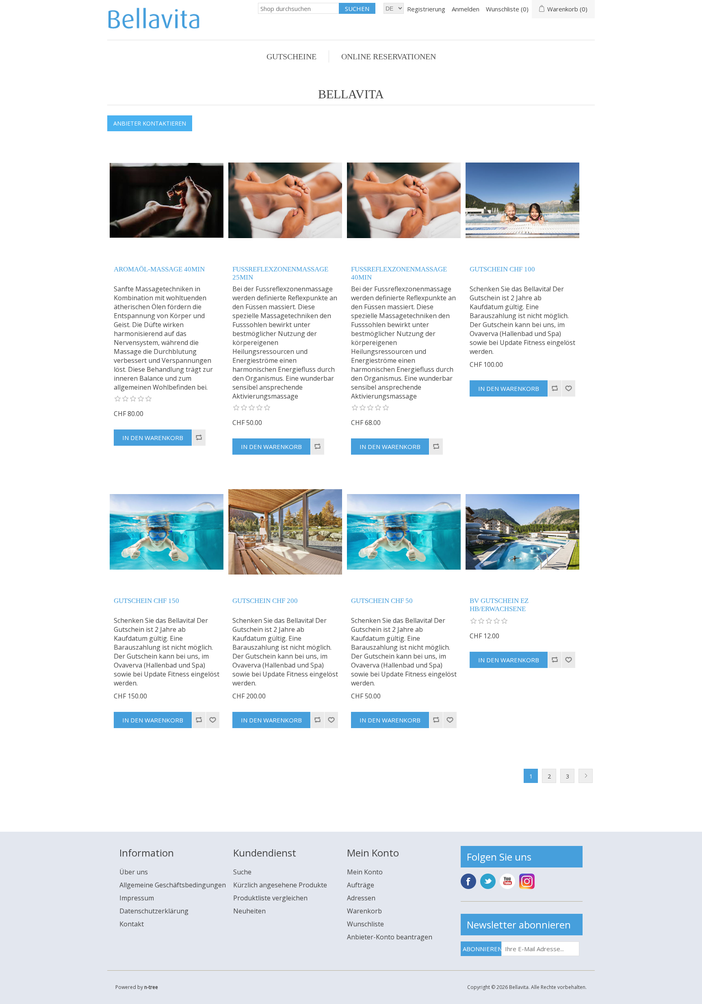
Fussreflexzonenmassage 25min (280, 273)
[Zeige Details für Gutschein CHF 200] (285, 532)
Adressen (361, 897)
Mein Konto (365, 871)
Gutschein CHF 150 (146, 601)
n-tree (151, 987)
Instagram (527, 881)
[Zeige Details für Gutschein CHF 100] (522, 200)
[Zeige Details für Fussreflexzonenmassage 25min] (285, 200)
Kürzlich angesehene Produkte (280, 884)
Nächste (585, 776)
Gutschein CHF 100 (502, 269)
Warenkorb (364, 910)
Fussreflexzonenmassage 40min (399, 273)
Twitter (488, 881)
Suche (242, 871)
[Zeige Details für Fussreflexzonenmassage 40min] (404, 200)
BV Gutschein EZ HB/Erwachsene (499, 605)
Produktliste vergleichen (270, 897)
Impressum (136, 897)
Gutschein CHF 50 (382, 601)
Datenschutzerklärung (153, 910)
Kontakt (131, 923)
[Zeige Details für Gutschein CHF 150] (166, 532)
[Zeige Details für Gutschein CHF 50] (404, 532)
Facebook (468, 881)
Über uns (133, 871)
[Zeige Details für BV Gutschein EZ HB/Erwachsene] (522, 532)
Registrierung (426, 9)
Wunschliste (365, 923)
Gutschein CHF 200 (265, 601)
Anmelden (465, 9)
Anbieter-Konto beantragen (389, 936)
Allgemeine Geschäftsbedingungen (172, 884)
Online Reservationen (388, 56)
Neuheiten (249, 910)
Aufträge (360, 884)
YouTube (507, 881)
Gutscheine (291, 56)
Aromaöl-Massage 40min (159, 269)
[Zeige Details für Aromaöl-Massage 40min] (166, 200)
